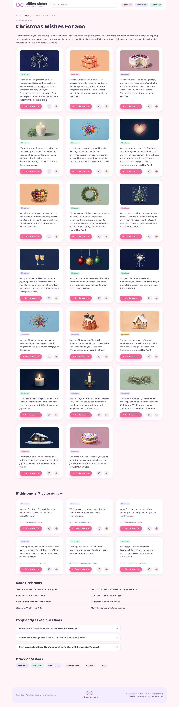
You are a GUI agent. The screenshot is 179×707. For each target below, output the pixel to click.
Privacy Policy (144, 696)
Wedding (22, 665)
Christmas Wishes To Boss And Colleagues (36, 589)
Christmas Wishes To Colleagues (107, 595)
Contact (132, 696)
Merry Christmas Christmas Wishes (108, 608)
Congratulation (73, 665)
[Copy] (49, 106)
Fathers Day (53, 665)
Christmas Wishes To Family (35, 563)
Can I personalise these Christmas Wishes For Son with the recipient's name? (59, 647)
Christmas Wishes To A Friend (105, 601)
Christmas (27, 15)
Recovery (90, 665)
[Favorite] (56, 106)
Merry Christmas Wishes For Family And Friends (114, 589)
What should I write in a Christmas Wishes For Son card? (48, 628)
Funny (103, 665)
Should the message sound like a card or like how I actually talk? (52, 637)
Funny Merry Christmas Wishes (31, 595)
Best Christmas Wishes (83, 522)
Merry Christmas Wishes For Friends (33, 601)
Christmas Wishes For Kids (29, 608)
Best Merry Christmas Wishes (86, 563)
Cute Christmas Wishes (33, 522)
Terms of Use (157, 696)
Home (18, 15)
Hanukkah (37, 665)
